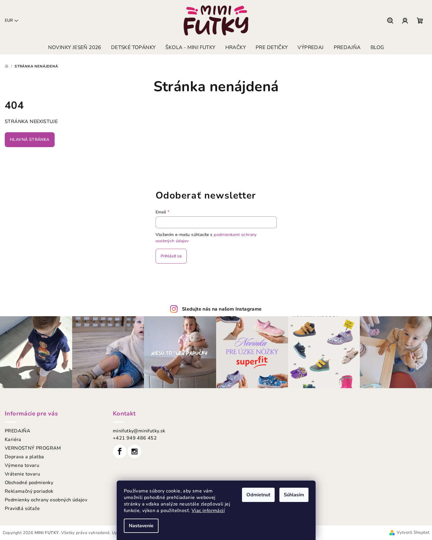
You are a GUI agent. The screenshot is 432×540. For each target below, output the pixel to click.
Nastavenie (141, 525)
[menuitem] (74, 47)
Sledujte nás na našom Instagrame (222, 309)
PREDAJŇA (17, 431)
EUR (9, 20)
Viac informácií (208, 510)
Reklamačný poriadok (29, 491)
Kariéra (13, 439)
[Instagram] (134, 451)
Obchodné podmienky (29, 482)
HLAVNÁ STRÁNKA (30, 139)
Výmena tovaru (22, 465)
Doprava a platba (24, 457)
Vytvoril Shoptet (413, 532)
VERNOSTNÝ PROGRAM (33, 448)
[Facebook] (119, 451)
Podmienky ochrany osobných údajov (46, 500)
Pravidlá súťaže (22, 508)
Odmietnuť (258, 495)
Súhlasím (294, 495)
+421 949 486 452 (135, 438)
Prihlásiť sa (171, 256)
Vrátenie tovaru (22, 474)
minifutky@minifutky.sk (139, 431)
